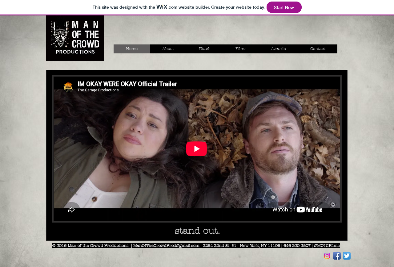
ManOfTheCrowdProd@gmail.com (166, 245)
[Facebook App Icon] (337, 256)
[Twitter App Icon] (347, 256)
